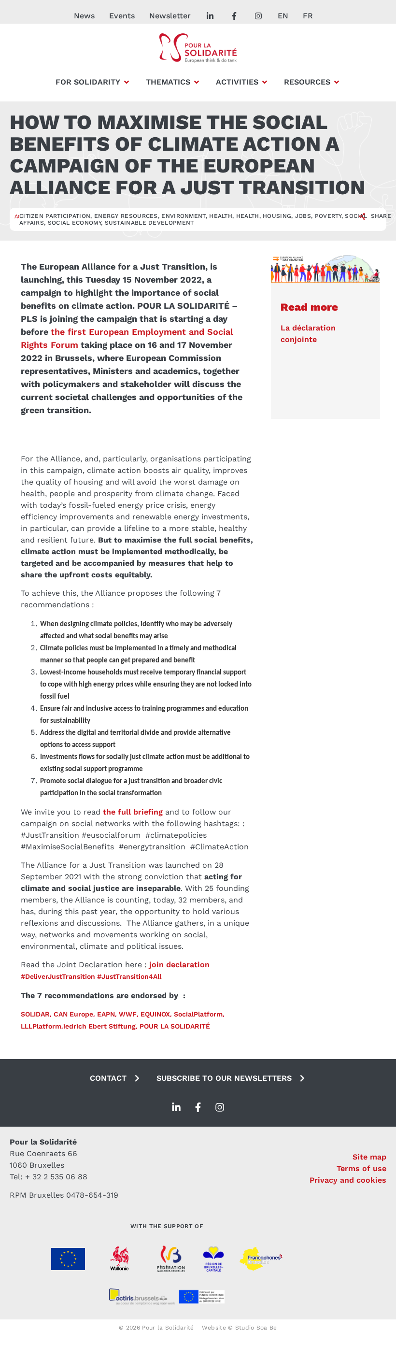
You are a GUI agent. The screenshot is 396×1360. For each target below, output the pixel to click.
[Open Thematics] (196, 82)
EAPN (105, 1014)
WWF (128, 1014)
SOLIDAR (35, 1014)
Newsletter (170, 15)
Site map (369, 1156)
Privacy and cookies (348, 1180)
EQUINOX (155, 1014)
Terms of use (361, 1168)
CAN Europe (73, 1014)
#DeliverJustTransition (58, 976)
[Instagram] (219, 1107)
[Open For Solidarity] (126, 82)
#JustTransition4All (129, 976)
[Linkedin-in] (176, 1107)
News (84, 15)
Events (122, 15)
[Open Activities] (265, 82)
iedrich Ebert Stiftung (99, 1026)
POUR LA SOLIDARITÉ (175, 1026)
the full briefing (133, 811)
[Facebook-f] (198, 1107)
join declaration (179, 964)
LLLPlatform (41, 1026)
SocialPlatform (198, 1014)
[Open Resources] (336, 82)
